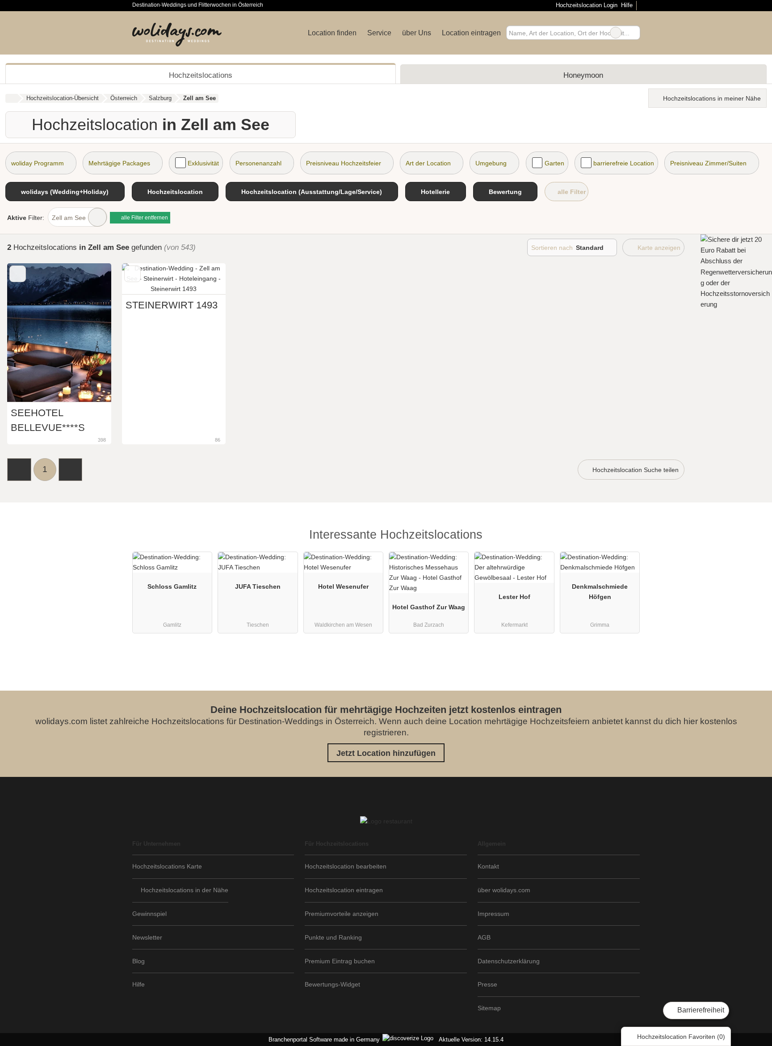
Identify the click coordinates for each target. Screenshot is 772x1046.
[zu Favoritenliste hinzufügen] (17, 274)
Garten (554, 163)
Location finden (332, 33)
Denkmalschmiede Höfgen (600, 591)
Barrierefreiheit (700, 1010)
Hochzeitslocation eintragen (344, 890)
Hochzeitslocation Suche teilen (635, 469)
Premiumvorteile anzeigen (341, 913)
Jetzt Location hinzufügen (386, 753)
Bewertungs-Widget (332, 984)
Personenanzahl (258, 163)
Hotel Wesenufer (343, 586)
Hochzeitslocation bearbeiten (345, 866)
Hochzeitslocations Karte (167, 866)
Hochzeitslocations (200, 75)
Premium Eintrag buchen (340, 961)
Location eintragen (471, 33)
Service (379, 33)
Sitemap (489, 1008)
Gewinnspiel (149, 913)
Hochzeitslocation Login (585, 5)
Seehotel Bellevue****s (48, 420)
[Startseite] (11, 98)
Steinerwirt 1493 (172, 305)
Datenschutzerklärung (509, 961)
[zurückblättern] (29, 332)
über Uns (416, 33)
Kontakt (488, 866)
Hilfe (627, 5)
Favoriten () (681, 1036)
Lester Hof (514, 596)
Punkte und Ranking (333, 937)
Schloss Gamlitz (172, 586)
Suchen (633, 32)
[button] (19, 469)
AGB (484, 937)
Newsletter (147, 937)
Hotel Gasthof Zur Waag (428, 607)
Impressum (493, 913)
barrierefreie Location (623, 163)
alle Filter (571, 191)
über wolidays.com (504, 890)
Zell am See (69, 217)
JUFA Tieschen (258, 586)
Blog (138, 961)
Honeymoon (583, 75)
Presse (487, 984)
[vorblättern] (89, 332)
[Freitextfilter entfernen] (615, 32)
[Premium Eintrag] (627, 537)
